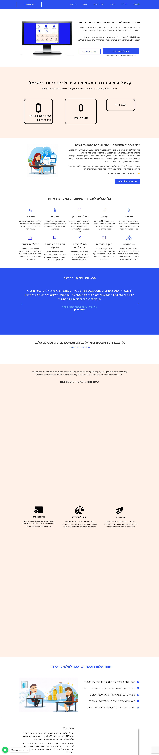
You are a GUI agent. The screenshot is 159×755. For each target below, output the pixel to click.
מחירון (112, 4)
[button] (21, 304)
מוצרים (124, 4)
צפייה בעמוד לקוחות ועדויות (79, 347)
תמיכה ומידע (99, 4)
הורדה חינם (29, 4)
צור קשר (73, 4)
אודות (85, 4)
